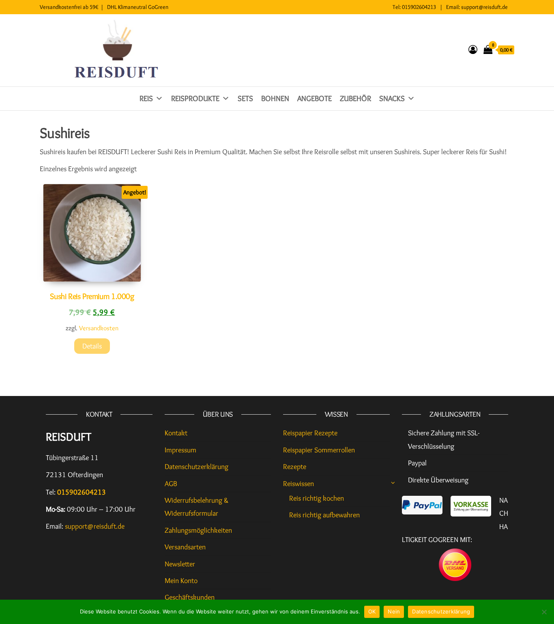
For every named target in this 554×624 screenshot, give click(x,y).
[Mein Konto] (472, 49)
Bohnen (275, 98)
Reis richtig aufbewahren (324, 514)
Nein (394, 611)
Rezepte (294, 466)
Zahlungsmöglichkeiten (198, 530)
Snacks (392, 98)
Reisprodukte (195, 98)
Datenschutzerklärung (196, 466)
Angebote (314, 98)
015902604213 (419, 7)
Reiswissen (298, 483)
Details (92, 346)
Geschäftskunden (190, 597)
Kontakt (176, 432)
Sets (245, 98)
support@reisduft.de (484, 7)
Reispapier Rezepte (310, 432)
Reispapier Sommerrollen (319, 449)
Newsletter (180, 563)
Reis (146, 98)
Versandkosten (98, 328)
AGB (171, 483)
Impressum (180, 449)
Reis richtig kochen (316, 498)
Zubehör (355, 98)
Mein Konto (181, 580)
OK (372, 611)
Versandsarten (185, 546)
